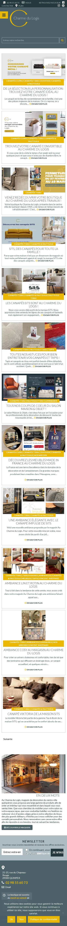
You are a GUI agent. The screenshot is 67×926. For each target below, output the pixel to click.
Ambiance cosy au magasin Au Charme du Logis (34, 651)
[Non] (63, 912)
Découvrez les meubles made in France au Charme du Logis (33, 461)
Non (22, 919)
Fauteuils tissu (38, 349)
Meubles (26, 578)
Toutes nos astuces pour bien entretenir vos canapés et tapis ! (34, 356)
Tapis (51, 349)
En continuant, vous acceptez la (38, 851)
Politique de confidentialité (43, 919)
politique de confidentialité (38, 853)
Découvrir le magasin (18, 827)
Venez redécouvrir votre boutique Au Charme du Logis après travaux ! (33, 199)
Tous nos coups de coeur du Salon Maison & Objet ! (33, 407)
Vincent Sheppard (49, 578)
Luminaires (51, 401)
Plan (20, 6)
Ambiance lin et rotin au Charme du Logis (33, 584)
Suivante (7, 739)
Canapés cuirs (14, 81)
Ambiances (45, 575)
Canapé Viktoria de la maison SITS (33, 714)
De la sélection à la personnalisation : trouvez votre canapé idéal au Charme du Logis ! (33, 92)
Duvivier (45, 81)
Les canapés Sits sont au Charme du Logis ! (33, 304)
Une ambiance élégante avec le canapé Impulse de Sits (33, 521)
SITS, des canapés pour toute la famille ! (33, 250)
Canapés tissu (31, 81)
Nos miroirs (40, 455)
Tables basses (30, 575)
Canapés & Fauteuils (42, 244)
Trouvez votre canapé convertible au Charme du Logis (33, 147)
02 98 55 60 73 (12, 2)
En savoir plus (39, 104)
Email (8, 887)
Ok (11, 919)
